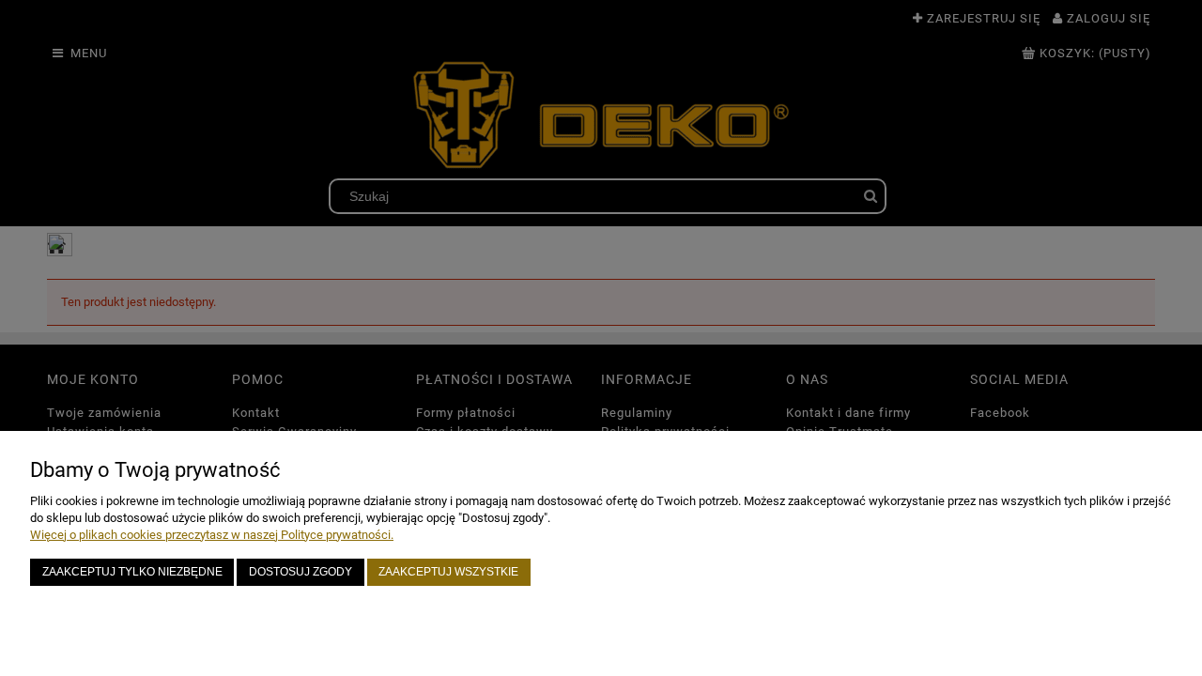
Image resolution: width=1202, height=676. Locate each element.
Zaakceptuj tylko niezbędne (132, 571)
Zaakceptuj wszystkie (448, 571)
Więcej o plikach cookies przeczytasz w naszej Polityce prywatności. (211, 535)
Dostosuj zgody (300, 571)
